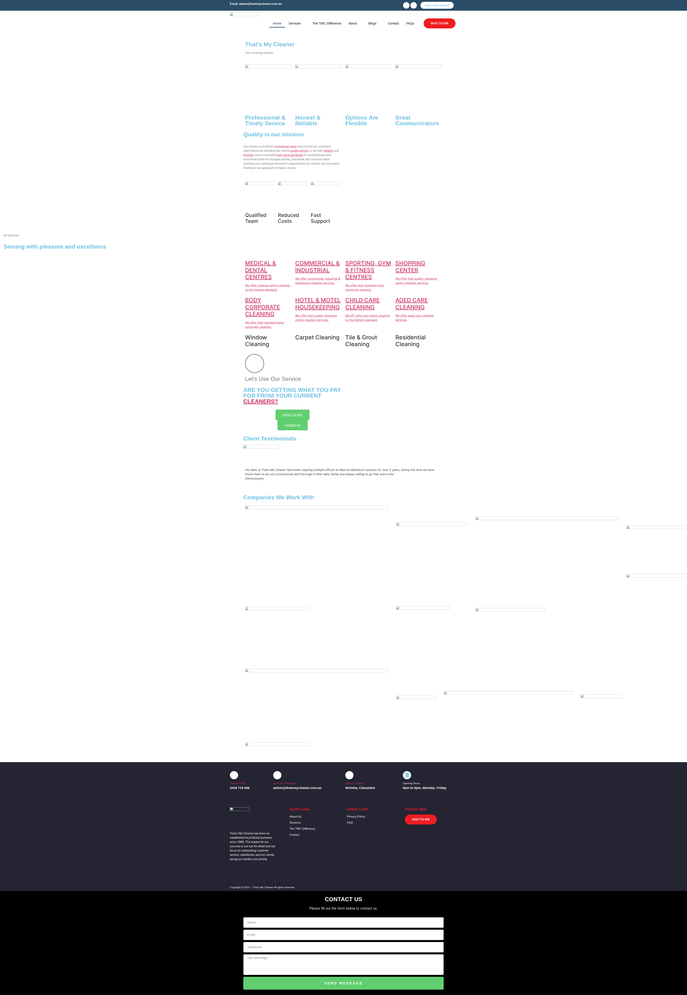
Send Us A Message (284, 783)
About (353, 23)
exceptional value (285, 146)
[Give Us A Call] (234, 775)
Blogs (372, 23)
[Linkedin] (413, 5)
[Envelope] (406, 5)
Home (277, 23)
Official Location (354, 783)
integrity (328, 150)
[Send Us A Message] (277, 775)
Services (295, 23)
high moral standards (289, 155)
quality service (299, 150)
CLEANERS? (260, 401)
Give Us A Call (238, 783)
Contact (393, 23)
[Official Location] (349, 775)
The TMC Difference (326, 23)
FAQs (410, 23)
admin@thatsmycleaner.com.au (260, 3)
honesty (248, 155)
